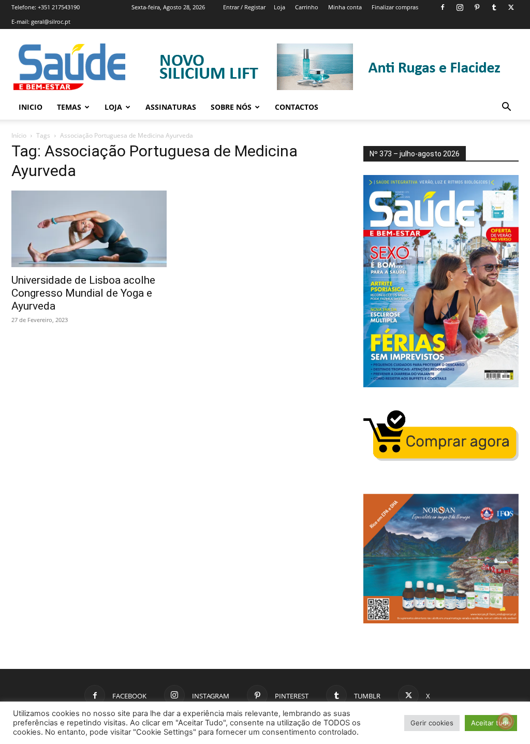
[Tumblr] (494, 7)
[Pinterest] (476, 7)
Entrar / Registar (244, 7)
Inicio (30, 107)
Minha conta (345, 7)
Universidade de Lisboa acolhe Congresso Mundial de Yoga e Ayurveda (83, 293)
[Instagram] (459, 7)
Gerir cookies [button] (431, 723)
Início (18, 135)
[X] (511, 7)
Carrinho (306, 7)
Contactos (296, 107)
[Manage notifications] (505, 721)
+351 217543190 (59, 7)
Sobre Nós (231, 107)
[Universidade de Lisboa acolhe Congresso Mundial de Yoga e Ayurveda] (89, 229)
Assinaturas (170, 107)
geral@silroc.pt (50, 21)
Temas (69, 107)
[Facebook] (442, 7)
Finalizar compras (395, 7)
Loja (279, 7)
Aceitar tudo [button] (491, 723)
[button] (506, 108)
